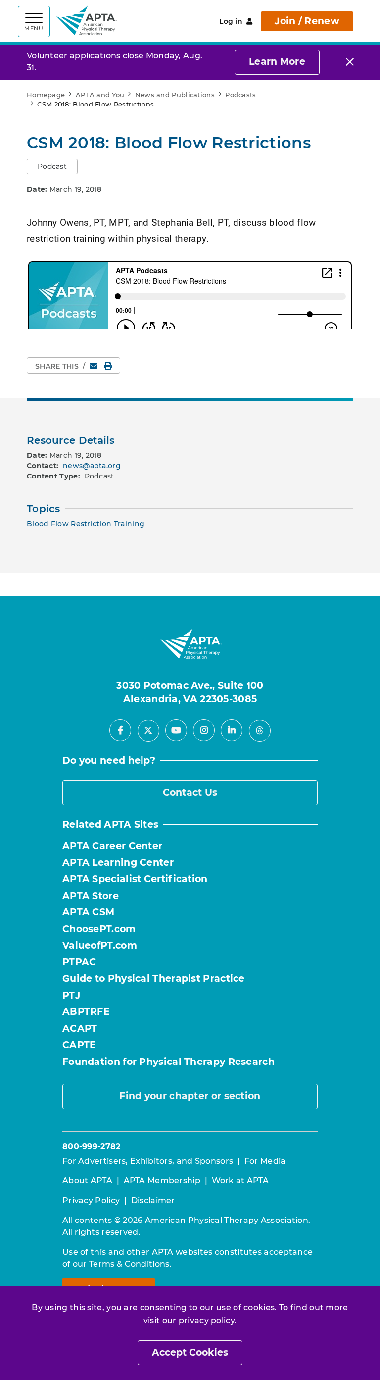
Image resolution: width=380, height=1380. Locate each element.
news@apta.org (92, 465)
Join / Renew (307, 21)
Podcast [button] (52, 166)
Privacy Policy (91, 1200)
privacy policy (207, 1320)
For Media (265, 1161)
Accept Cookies (190, 1352)
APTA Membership (162, 1180)
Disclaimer (153, 1200)
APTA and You (100, 95)
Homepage (46, 95)
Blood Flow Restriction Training (85, 523)
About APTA (87, 1180)
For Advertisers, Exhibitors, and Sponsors (147, 1161)
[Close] (350, 62)
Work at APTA (240, 1180)
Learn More (277, 61)
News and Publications (175, 95)
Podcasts (240, 95)
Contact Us (190, 792)
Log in (230, 21)
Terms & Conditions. (130, 1264)
